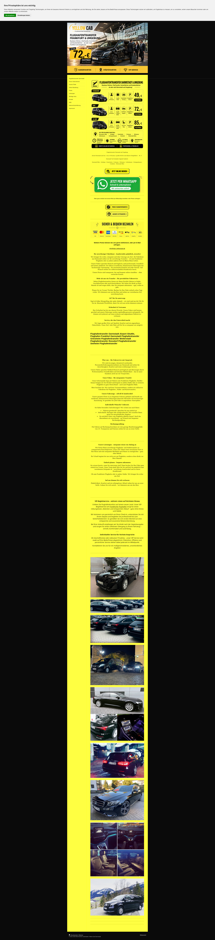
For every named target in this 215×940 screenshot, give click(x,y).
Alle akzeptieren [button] (10, 15)
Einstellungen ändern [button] (24, 15)
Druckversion (74, 935)
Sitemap (81, 935)
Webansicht (143, 935)
